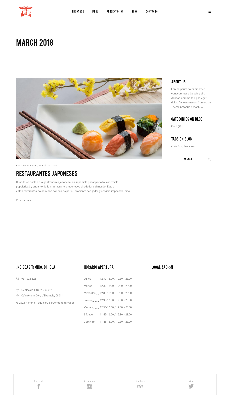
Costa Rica (177, 146)
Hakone (30, 302)
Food (19, 165)
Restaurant (30, 165)
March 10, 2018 (48, 165)
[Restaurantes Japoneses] (89, 118)
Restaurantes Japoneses (46, 173)
